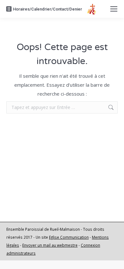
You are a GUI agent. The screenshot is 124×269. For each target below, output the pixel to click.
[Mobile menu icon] (114, 9)
